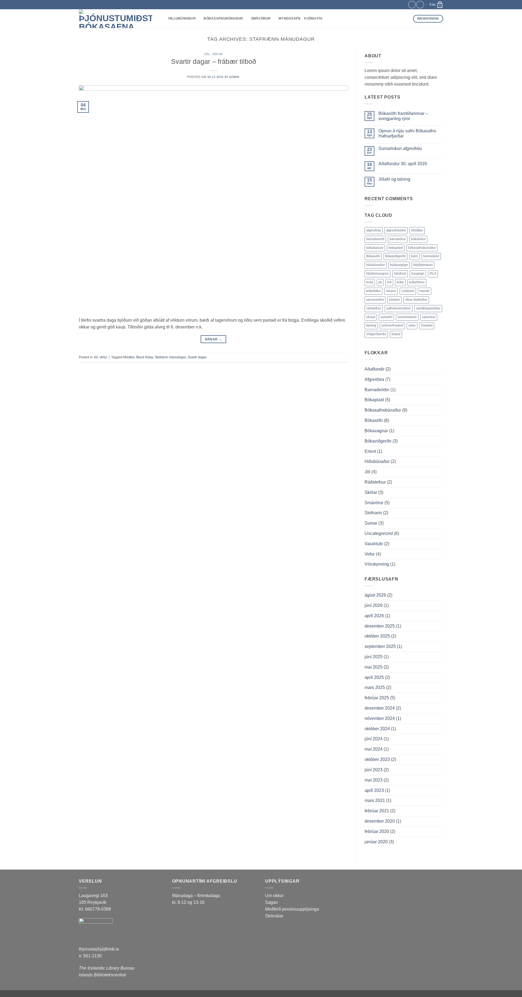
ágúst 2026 (375, 595)
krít (389, 282)
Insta (369, 282)
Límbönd (407, 291)
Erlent (370, 451)
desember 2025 (380, 626)
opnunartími (375, 300)
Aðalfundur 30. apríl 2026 (402, 163)
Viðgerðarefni (376, 334)
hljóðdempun (423, 265)
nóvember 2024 (380, 718)
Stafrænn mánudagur (170, 357)
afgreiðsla (373, 230)
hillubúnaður (375, 265)
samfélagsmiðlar (428, 308)
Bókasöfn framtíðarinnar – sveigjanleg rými (403, 116)
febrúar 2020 (377, 831)
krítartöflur (373, 291)
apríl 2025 (374, 677)
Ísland (395, 334)
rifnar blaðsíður (416, 300)
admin (234, 77)
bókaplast (396, 248)
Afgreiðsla (374, 379)
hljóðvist (400, 273)
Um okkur (274, 895)
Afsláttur (129, 357)
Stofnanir (373, 512)
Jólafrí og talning (394, 179)
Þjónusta (313, 18)
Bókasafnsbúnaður (223, 18)
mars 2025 (375, 687)
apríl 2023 (374, 790)
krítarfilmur (417, 282)
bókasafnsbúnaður (422, 248)
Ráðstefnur (375, 482)
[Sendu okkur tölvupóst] (420, 5)
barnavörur (398, 239)
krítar (400, 282)
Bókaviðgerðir (395, 256)
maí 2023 (374, 780)
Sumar (371, 523)
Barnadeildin (377, 389)
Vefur (217, 54)
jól (380, 282)
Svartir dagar (197, 357)
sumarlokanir (407, 317)
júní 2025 (374, 656)
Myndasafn (289, 18)
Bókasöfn (373, 256)
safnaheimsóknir (398, 308)
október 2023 (377, 759)
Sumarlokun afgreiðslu (400, 148)
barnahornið (375, 239)
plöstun (394, 300)
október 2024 (377, 728)
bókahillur (418, 239)
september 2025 (380, 646)
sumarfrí (386, 317)
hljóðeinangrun (377, 273)
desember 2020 (380, 821)
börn (414, 256)
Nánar (213, 339)
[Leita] (162, 19)
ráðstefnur (373, 308)
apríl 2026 (374, 615)
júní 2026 (374, 605)
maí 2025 (374, 667)
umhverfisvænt (392, 325)
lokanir (391, 291)
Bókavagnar (376, 430)
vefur (412, 325)
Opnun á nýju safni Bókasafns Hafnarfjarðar (407, 133)
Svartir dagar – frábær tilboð (213, 61)
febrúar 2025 (377, 697)
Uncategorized (379, 533)
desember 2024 (380, 708)
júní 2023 (374, 769)
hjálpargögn (399, 265)
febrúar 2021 (377, 810)
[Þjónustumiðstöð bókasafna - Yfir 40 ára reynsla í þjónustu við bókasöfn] (115, 18)
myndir (425, 291)
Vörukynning (377, 564)
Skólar (371, 492)
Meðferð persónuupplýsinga (292, 909)
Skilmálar (274, 916)
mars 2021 (375, 800)
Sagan (271, 902)
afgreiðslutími (396, 230)
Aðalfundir (374, 369)
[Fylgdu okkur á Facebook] (412, 5)
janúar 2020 (376, 841)
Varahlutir (374, 543)
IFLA (433, 273)
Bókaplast (374, 399)
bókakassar (374, 248)
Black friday (144, 357)
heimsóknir (431, 256)
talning (371, 325)
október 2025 (377, 636)
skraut (370, 317)
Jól (207, 54)
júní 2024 (374, 738)
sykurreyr (429, 317)
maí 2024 (374, 749)
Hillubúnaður (182, 18)
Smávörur (261, 18)
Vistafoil (427, 325)
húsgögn (417, 273)
